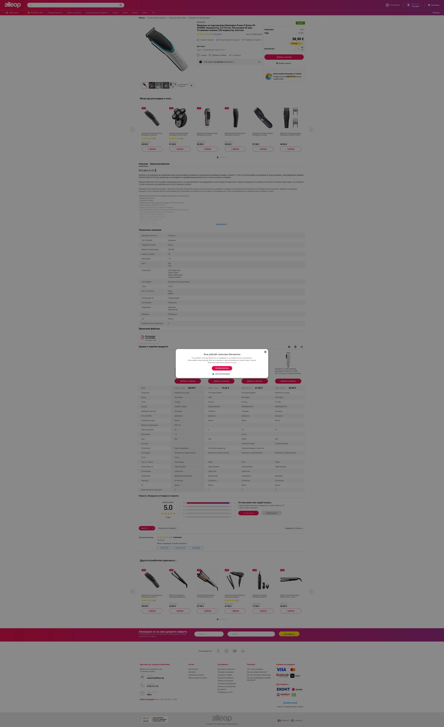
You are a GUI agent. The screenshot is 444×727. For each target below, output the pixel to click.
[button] (222, 374)
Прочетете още (230, 363)
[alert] (222, 363)
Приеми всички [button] (222, 368)
